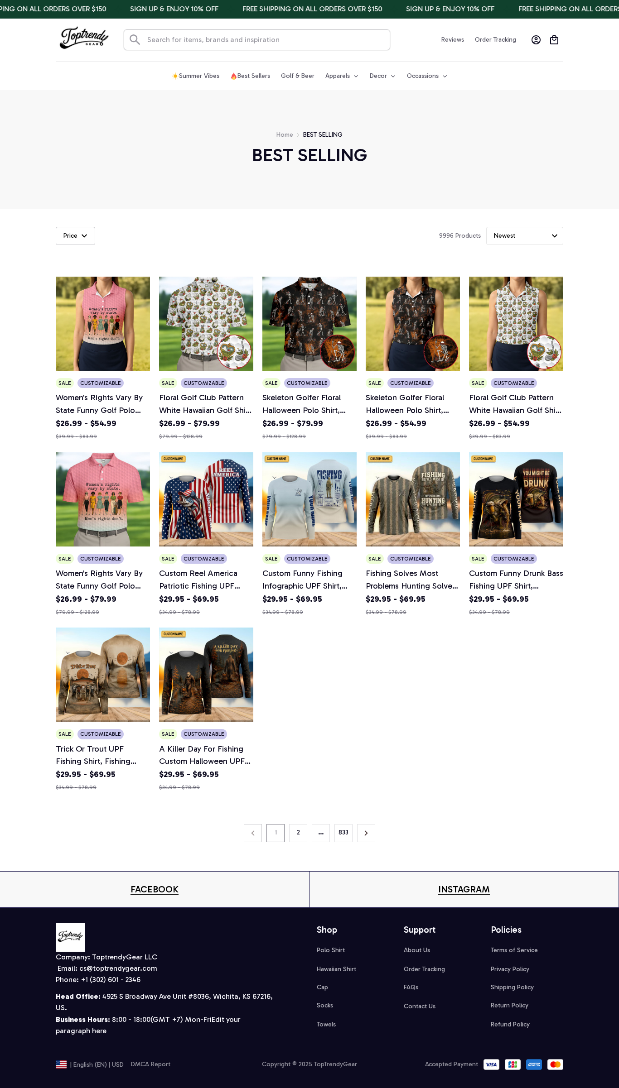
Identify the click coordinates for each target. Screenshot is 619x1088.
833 (343, 832)
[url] (155, 889)
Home (284, 135)
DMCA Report (150, 1064)
